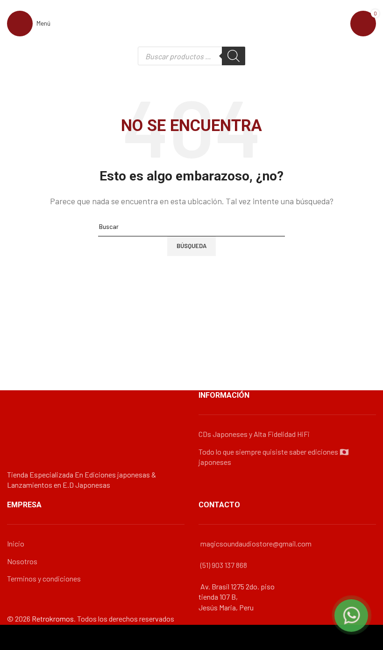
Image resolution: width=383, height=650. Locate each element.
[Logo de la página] (191, 22)
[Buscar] (233, 56)
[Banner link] (191, 325)
